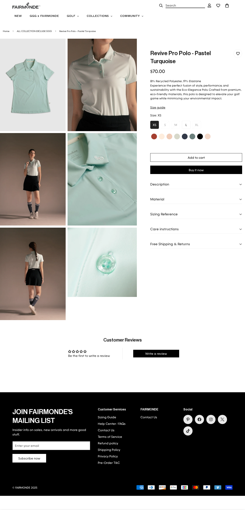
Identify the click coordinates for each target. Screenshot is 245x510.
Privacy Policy (108, 456)
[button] (227, 5)
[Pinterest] (188, 419)
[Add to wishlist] (238, 53)
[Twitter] (222, 419)
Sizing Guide (107, 417)
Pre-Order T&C (109, 462)
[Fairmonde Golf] (26, 6)
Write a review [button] (156, 353)
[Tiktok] (188, 431)
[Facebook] (199, 419)
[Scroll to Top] (237, 489)
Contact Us (106, 430)
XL (196, 125)
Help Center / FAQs (112, 423)
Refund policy (108, 443)
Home (6, 31)
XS (154, 125)
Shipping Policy (109, 449)
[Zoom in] (58, 46)
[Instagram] (211, 419)
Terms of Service (110, 436)
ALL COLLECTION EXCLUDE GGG (34, 31)
